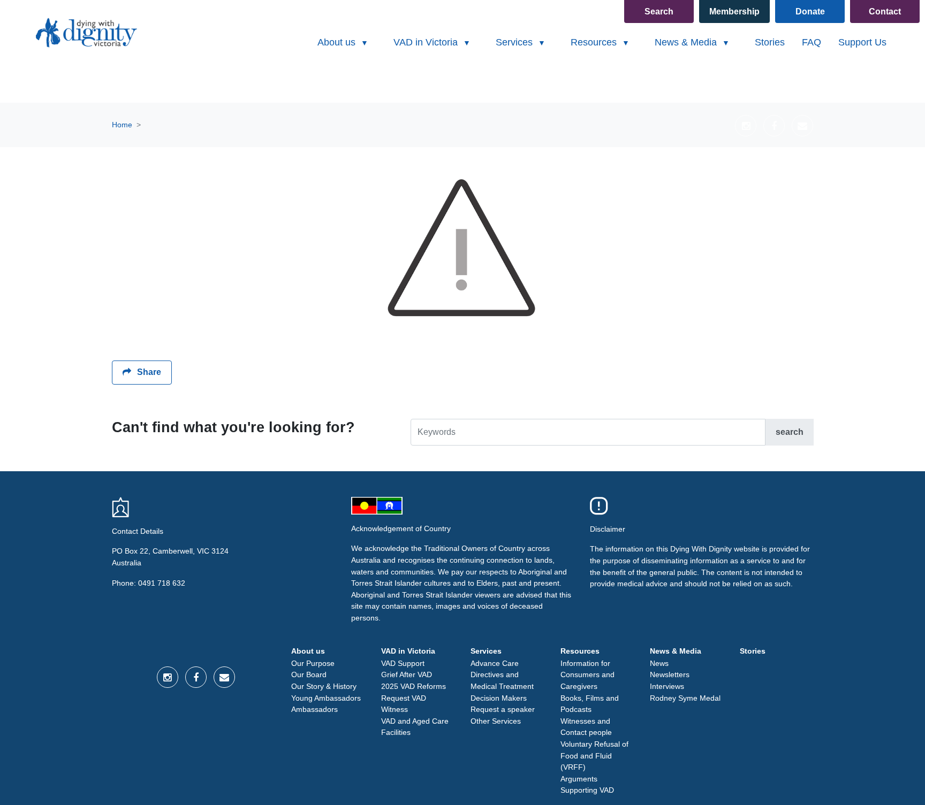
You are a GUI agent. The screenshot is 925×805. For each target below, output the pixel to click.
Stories (770, 42)
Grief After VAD (406, 674)
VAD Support (402, 663)
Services (486, 651)
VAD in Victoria (408, 651)
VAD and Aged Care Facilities (415, 727)
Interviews (667, 686)
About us (308, 651)
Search (659, 11)
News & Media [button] (687, 42)
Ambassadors (314, 709)
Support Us (862, 42)
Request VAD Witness (403, 704)
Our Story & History (324, 686)
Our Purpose (313, 663)
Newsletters (669, 674)
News (659, 663)
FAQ (811, 42)
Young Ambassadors (326, 698)
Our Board (309, 674)
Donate (810, 11)
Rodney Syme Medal (685, 698)
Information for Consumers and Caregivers (587, 675)
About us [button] (337, 42)
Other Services (496, 721)
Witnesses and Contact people (586, 727)
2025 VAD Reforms (413, 686)
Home (122, 124)
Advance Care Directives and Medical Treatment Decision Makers (502, 680)
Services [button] (515, 42)
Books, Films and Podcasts (589, 704)
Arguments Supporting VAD (587, 785)
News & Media (675, 651)
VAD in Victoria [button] (426, 42)
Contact (885, 11)
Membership (734, 11)
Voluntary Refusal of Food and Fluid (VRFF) (594, 755)
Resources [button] (595, 42)
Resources (580, 651)
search (789, 431)
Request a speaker (503, 709)
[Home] (85, 33)
